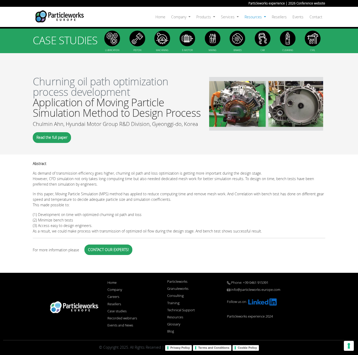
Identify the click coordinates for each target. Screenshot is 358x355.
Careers (113, 297)
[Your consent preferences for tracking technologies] (349, 346)
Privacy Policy (180, 348)
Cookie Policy (247, 348)
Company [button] (179, 16)
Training (173, 303)
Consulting (175, 295)
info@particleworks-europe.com (255, 289)
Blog (170, 331)
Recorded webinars (122, 318)
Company (114, 289)
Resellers (279, 16)
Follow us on (237, 301)
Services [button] (228, 16)
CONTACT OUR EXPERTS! (108, 249)
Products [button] (204, 16)
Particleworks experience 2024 (250, 316)
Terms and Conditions (213, 348)
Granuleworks (177, 288)
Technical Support (181, 310)
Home (160, 16)
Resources (175, 317)
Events (297, 16)
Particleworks (177, 281)
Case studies (117, 311)
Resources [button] (254, 16)
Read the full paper (51, 137)
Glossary (173, 324)
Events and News (120, 325)
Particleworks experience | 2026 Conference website (286, 3)
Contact (316, 16)
